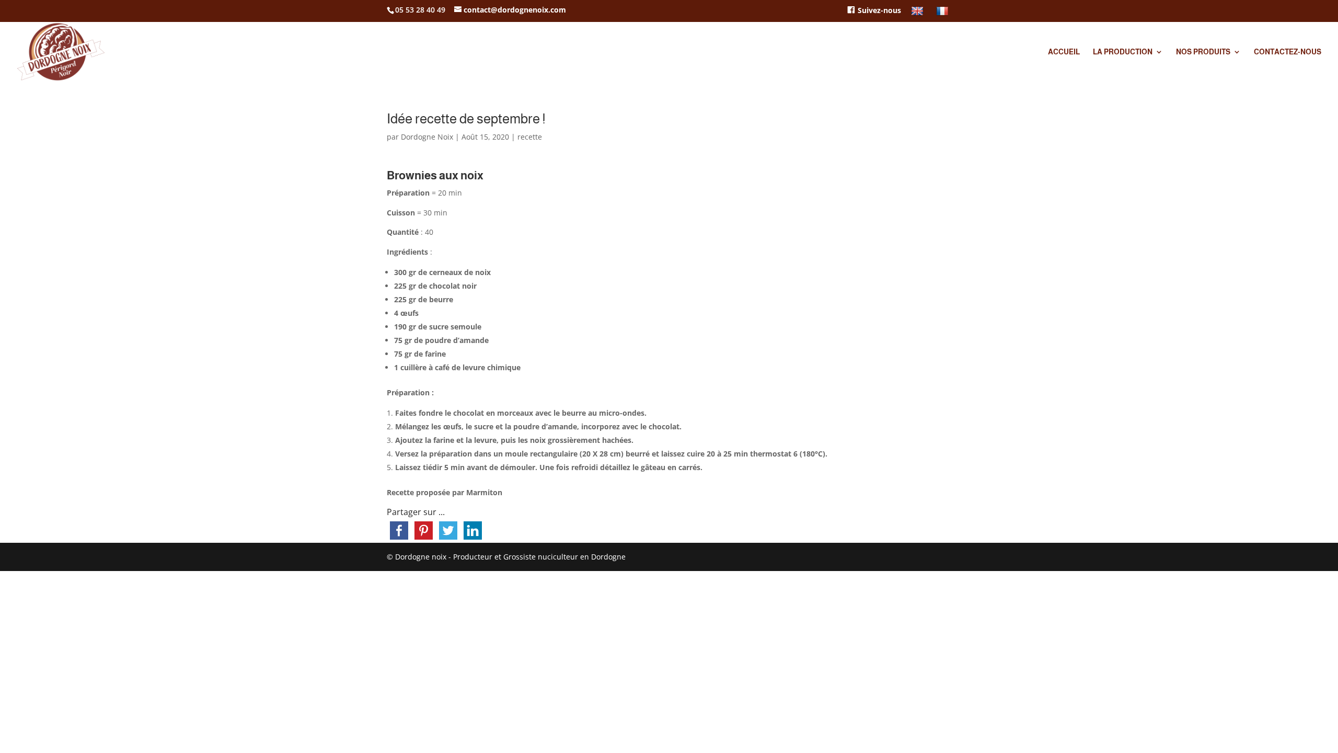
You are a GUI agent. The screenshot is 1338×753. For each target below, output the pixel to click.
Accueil (1064, 52)
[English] (918, 14)
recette (529, 137)
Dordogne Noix (427, 137)
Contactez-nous (1287, 52)
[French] (943, 14)
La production (1122, 52)
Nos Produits (1203, 52)
